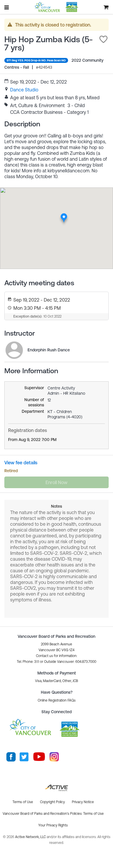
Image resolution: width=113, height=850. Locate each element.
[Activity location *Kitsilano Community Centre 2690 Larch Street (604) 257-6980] (64, 215)
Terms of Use (93, 814)
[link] (24, 89)
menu (7, 7)
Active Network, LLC (31, 837)
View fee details (20, 462)
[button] (103, 39)
